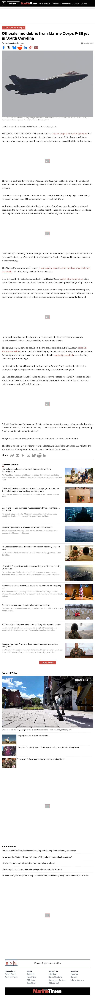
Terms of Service (11, 977)
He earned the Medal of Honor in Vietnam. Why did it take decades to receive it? (37, 856)
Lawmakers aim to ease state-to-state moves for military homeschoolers (26, 470)
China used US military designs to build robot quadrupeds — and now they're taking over (37, 729)
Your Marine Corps (13, 27)
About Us (74, 974)
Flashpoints (56, 3)
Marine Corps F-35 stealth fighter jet (70, 133)
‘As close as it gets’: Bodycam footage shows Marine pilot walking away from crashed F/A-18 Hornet (46, 875)
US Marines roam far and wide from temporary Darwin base (28, 863)
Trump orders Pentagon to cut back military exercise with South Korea (40, 759)
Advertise (52, 974)
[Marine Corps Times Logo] (29, 3)
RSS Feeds (31, 980)
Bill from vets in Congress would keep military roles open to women (31, 624)
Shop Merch (31, 983)
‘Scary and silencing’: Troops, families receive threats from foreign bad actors (31, 509)
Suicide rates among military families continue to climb (26, 604)
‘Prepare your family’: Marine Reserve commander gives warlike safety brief (30, 645)
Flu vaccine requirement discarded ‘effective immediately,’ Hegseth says (31, 548)
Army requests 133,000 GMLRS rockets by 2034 (33, 735)
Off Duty (84, 3)
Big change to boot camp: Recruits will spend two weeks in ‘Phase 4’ (32, 869)
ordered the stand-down (71, 279)
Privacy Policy (10, 974)
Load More (47, 662)
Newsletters (31, 977)
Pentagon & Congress (70, 3)
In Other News (9, 464)
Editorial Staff (54, 983)
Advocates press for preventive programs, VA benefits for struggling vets (32, 586)
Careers (74, 977)
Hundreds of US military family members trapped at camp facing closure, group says (39, 850)
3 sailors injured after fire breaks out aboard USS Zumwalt (27, 527)
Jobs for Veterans (77, 980)
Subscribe (31, 974)
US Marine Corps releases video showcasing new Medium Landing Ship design (31, 567)
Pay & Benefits (44, 3)
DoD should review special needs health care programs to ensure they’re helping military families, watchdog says (30, 489)
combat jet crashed (64, 355)
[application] (47, 702)
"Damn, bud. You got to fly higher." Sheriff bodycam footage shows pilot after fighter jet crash (48, 747)
